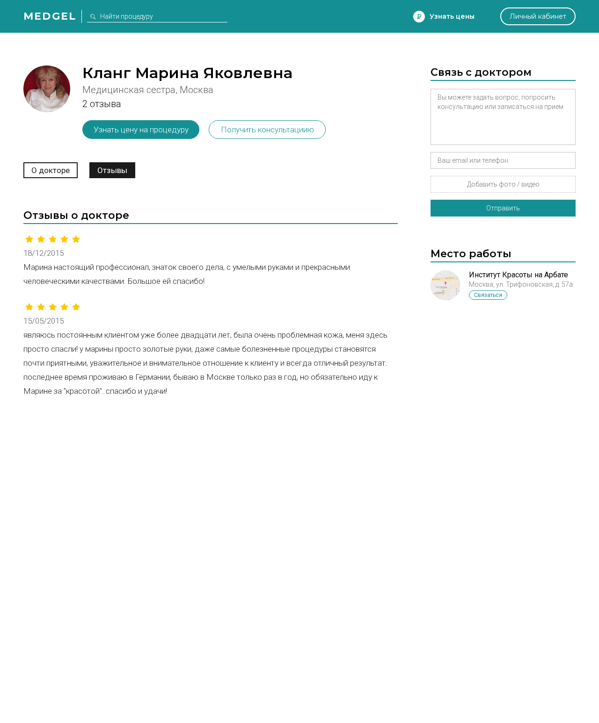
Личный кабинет (538, 16)
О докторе (50, 170)
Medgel (49, 16)
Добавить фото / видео (503, 184)
